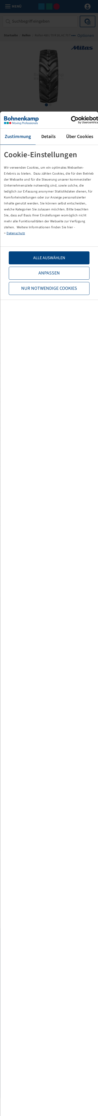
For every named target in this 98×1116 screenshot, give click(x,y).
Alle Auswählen (49, 258)
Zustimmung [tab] (18, 136)
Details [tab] (48, 136)
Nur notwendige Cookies (49, 288)
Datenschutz (16, 233)
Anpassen (49, 273)
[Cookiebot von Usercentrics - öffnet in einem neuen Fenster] (75, 120)
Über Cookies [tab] (79, 136)
